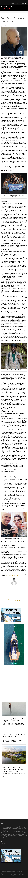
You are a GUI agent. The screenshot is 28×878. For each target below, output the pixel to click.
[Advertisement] (14, 684)
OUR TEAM (3, 839)
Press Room (17, 3)
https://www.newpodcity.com (12, 575)
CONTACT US (4, 843)
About (12, 3)
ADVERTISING (4, 841)
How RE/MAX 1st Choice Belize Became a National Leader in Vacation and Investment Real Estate (14, 769)
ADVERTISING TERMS (7, 874)
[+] (14, 709)
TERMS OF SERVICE (17, 874)
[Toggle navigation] (25, 7)
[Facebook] (2, 1)
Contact (22, 3)
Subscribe (8, 3)
